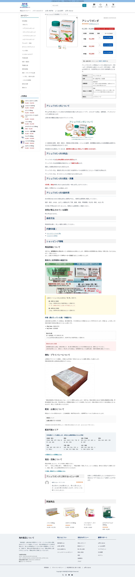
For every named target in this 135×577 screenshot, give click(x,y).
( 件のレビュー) (94, 24)
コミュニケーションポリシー (65, 552)
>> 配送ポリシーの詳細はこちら (53, 454)
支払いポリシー (82, 543)
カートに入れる (108, 37)
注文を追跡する (61, 549)
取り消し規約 (81, 549)
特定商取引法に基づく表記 (74, 567)
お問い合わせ (69, 11)
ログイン (100, 555)
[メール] (72, 575)
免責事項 (80, 558)
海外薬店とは (60, 543)
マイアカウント (102, 549)
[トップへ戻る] (131, 574)
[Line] (69, 575)
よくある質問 (59, 11)
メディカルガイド (38, 11)
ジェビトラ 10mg (52, 236)
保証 (79, 555)
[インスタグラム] (66, 575)
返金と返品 (81, 552)
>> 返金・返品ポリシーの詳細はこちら (55, 471)
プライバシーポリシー (58, 567)
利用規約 (46, 567)
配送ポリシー (81, 546)
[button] (77, 17)
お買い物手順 (49, 11)
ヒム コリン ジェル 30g (54, 233)
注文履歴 (100, 552)
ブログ (79, 561)
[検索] (84, 5)
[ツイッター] (63, 575)
